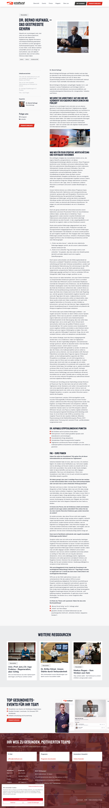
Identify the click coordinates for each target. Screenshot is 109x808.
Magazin (57, 3)
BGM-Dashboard (81, 3)
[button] (18, 3)
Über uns (66, 3)
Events (44, 3)
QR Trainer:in (22, 782)
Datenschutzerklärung (95, 800)
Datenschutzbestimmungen (36, 786)
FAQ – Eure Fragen (24, 93)
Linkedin (23, 119)
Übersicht (36, 3)
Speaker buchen (23, 776)
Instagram (23, 117)
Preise (51, 3)
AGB (85, 800)
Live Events (21, 773)
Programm (94, 3)
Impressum (79, 800)
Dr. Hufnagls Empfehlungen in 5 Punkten (27, 89)
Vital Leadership (23, 779)
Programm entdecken (14, 720)
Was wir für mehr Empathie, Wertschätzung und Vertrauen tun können (28, 84)
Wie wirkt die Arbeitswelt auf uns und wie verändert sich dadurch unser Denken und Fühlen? (29, 78)
